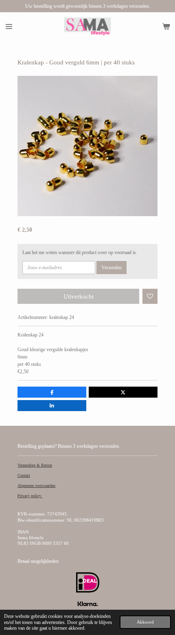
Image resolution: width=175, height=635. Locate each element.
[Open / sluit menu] (9, 26)
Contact (24, 475)
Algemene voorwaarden (36, 485)
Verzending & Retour (35, 465)
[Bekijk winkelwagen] (166, 26)
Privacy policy (30, 495)
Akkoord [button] (145, 622)
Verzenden (111, 267)
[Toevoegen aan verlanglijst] (150, 296)
